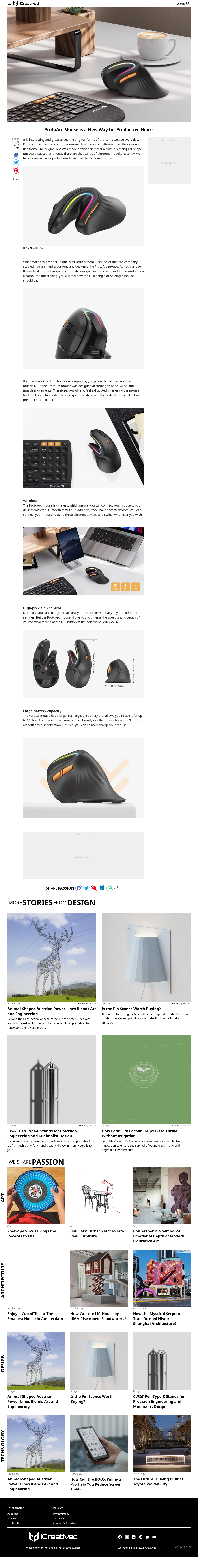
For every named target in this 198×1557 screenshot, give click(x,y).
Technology (3, 1446)
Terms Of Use (61, 1518)
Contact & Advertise (64, 1523)
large (63, 716)
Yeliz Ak (15, 141)
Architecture (13, 1003)
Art (3, 1197)
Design (15, 138)
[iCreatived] (53, 1537)
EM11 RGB (37, 247)
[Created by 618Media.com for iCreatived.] (183, 1547)
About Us (12, 1514)
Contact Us (13, 1523)
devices (92, 515)
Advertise (12, 1518)
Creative (106, 1003)
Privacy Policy (61, 1514)
